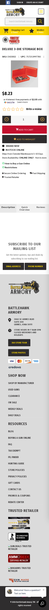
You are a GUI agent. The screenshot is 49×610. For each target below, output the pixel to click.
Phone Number (35, 266)
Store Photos (19, 352)
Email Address (13, 266)
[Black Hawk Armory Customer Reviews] (20, 523)
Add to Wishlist (25, 139)
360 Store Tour (19, 342)
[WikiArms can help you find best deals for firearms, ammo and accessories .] (24, 569)
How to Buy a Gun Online (17, 163)
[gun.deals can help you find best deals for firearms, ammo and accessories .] (24, 547)
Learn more (22, 102)
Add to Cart (25, 129)
